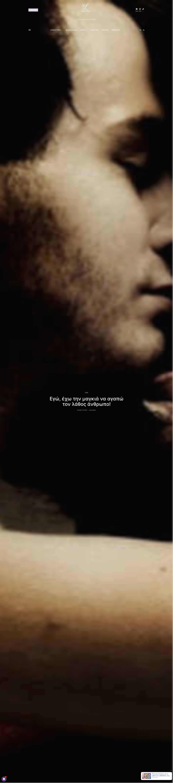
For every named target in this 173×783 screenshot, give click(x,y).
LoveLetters (92, 410)
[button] (144, 30)
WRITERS (105, 30)
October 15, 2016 (82, 410)
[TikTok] (143, 10)
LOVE (86, 392)
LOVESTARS (94, 30)
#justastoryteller (71, 30)
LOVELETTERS (55, 30)
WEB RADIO (116, 30)
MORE (83, 30)
